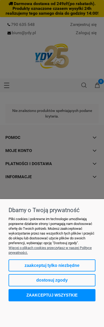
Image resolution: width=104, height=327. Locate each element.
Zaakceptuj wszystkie (52, 295)
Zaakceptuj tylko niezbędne (52, 265)
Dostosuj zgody (52, 280)
